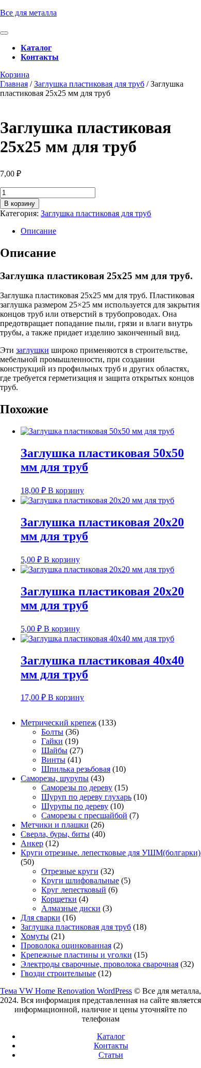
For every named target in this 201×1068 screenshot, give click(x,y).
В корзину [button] (66, 490)
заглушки (32, 350)
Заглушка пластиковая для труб (89, 83)
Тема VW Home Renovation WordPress (66, 990)
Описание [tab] (38, 230)
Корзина (14, 74)
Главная (14, 83)
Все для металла (28, 12)
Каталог (36, 47)
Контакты (40, 57)
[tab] (4, 33)
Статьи (110, 1054)
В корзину (19, 203)
